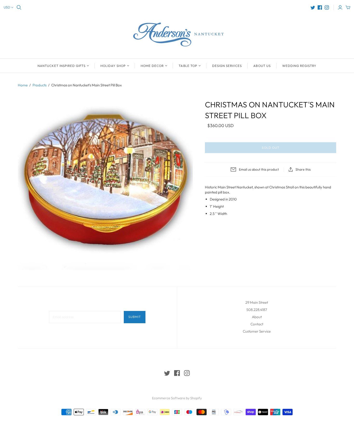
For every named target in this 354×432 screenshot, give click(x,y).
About (257, 317)
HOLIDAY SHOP (113, 66)
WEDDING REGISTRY (299, 66)
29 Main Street (256, 302)
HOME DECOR (152, 66)
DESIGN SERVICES (227, 66)
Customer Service (257, 331)
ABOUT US (261, 66)
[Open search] (19, 7)
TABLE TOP (188, 66)
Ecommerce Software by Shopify (177, 398)
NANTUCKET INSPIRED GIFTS (61, 66)
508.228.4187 (256, 309)
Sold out (270, 147)
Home (23, 85)
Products (39, 85)
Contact (256, 324)
